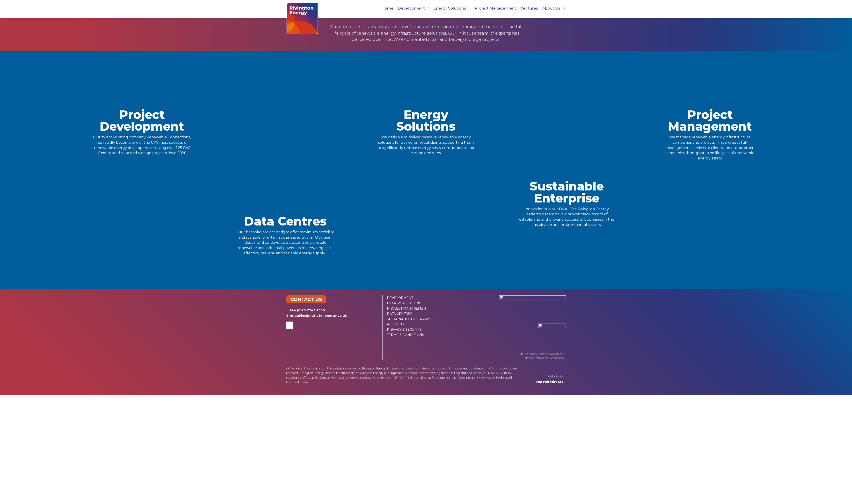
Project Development (142, 120)
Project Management (495, 8)
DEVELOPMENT (400, 298)
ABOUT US (395, 324)
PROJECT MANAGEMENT (407, 308)
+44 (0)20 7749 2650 (307, 310)
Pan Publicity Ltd (550, 381)
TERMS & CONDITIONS (405, 335)
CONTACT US (306, 299)
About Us (551, 8)
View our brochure (426, 273)
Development (411, 8)
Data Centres (285, 221)
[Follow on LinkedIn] (289, 325)
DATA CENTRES (399, 314)
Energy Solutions (450, 8)
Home (387, 8)
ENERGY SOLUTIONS (404, 303)
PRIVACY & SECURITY (404, 330)
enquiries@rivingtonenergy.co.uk (318, 316)
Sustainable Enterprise (567, 192)
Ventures (529, 8)
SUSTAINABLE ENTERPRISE (409, 319)
